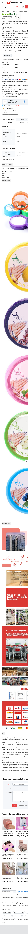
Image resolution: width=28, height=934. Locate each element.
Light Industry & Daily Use (11, 11)
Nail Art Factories (7, 912)
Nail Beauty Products (22, 11)
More (3, 922)
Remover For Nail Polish (8, 919)
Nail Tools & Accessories (21, 895)
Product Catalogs (23, 891)
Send (15, 805)
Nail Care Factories (18, 912)
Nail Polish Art (17, 916)
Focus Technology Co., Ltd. (19, 928)
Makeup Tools (5, 895)
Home (3, 11)
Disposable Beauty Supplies (8, 897)
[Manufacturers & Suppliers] (14, 2)
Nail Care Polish (6, 916)
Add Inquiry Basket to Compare (10, 114)
